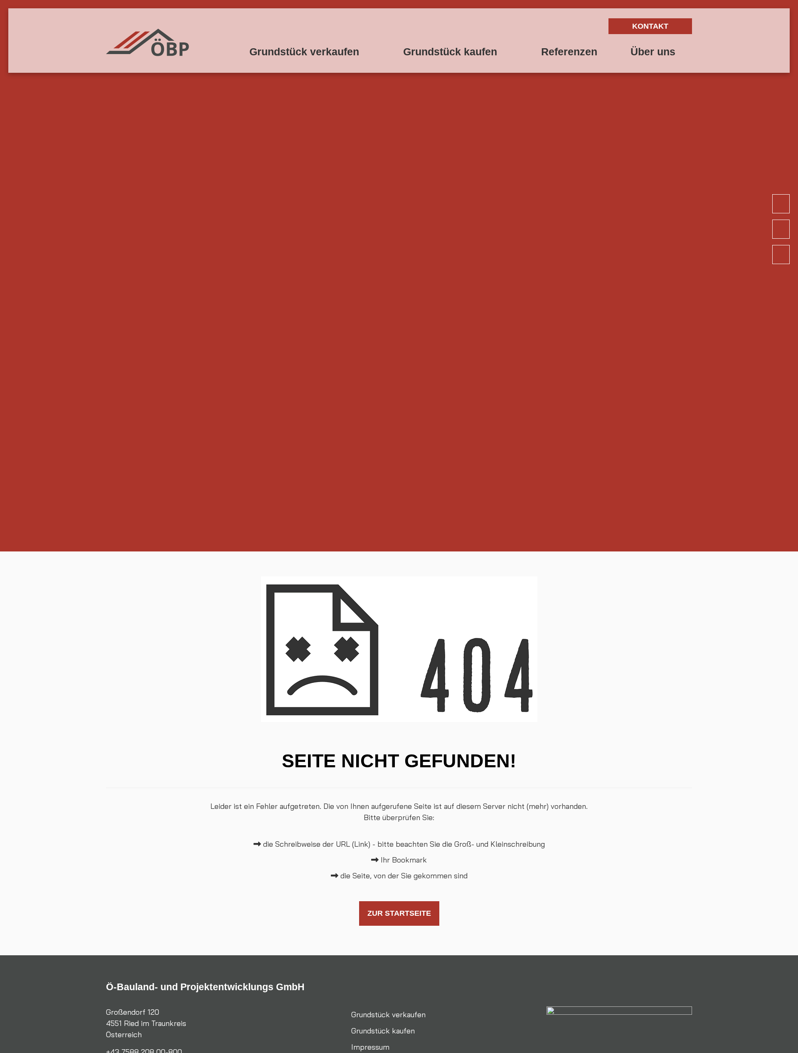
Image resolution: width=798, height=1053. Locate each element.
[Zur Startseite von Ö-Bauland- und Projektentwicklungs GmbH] (147, 42)
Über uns (653, 51)
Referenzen (569, 51)
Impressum (370, 1047)
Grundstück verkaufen (309, 51)
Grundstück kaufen (455, 51)
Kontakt (650, 26)
